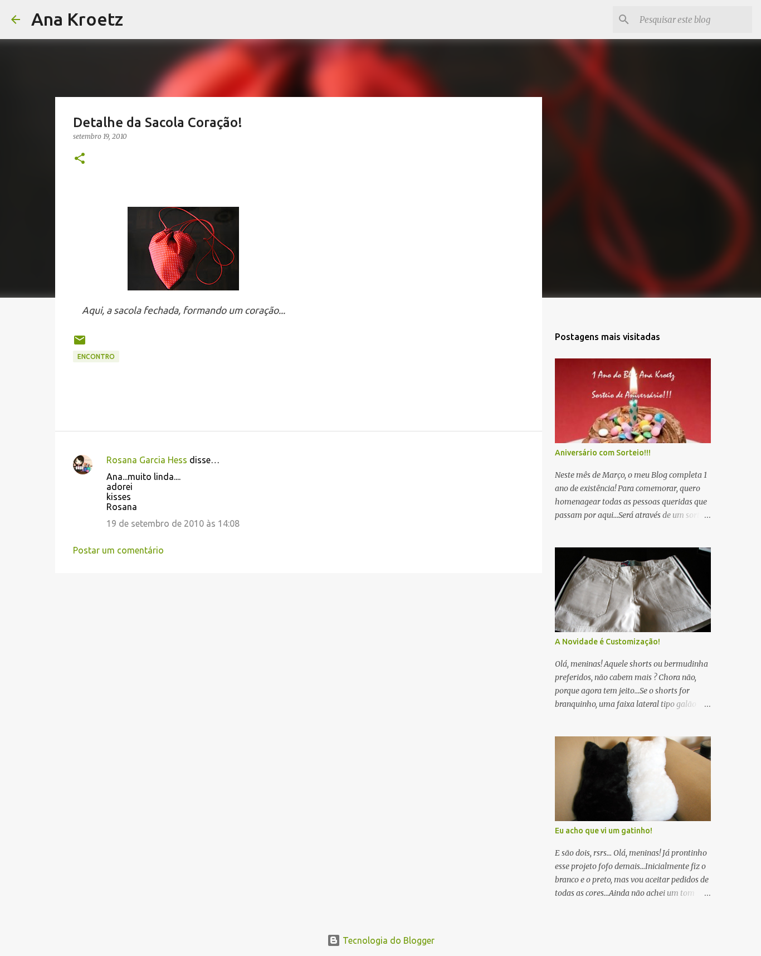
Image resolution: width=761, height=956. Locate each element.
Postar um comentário (118, 550)
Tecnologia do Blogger (387, 940)
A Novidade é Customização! (607, 641)
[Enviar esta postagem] (79, 344)
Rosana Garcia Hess (146, 460)
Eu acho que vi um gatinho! (603, 830)
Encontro (96, 356)
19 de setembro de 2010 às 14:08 (173, 523)
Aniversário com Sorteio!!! (603, 452)
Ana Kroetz (77, 19)
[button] (79, 159)
